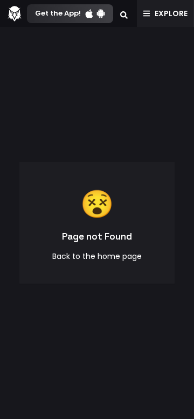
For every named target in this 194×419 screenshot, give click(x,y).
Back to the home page (97, 256)
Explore (171, 13)
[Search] (124, 13)
